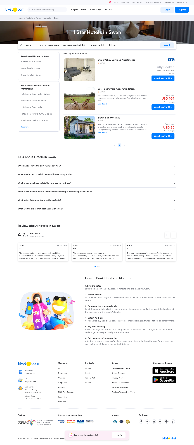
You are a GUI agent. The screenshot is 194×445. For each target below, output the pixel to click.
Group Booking (118, 373)
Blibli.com (62, 402)
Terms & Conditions (120, 383)
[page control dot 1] (95, 266)
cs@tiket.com (30, 381)
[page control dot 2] (97, 266)
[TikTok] (173, 421)
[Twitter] (147, 421)
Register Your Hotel (120, 387)
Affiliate (61, 387)
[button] (97, 166)
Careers (61, 378)
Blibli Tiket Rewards (153, 2)
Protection (62, 397)
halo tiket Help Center (121, 368)
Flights (88, 368)
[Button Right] (173, 235)
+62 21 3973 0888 (33, 399)
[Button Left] (167, 235)
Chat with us (30, 373)
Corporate (62, 383)
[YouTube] (160, 421)
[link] (167, 10)
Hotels (87, 373)
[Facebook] (141, 421)
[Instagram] (166, 421)
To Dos (88, 383)
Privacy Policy (117, 378)
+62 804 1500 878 (33, 392)
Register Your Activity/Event (123, 392)
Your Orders (169, 2)
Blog (60, 368)
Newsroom (62, 373)
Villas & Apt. (90, 378)
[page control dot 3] (99, 266)
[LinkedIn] (154, 421)
